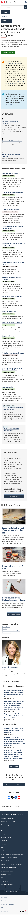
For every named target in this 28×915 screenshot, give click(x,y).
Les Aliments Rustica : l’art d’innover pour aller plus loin (13, 530)
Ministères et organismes (8, 821)
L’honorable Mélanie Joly (10, 667)
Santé (2, 847)
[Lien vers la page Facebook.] (9, 797)
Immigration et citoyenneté (8, 834)
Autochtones (4, 881)
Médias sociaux (5, 897)
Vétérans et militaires (7, 884)
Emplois (3, 830)
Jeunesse (3, 888)
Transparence (6, 633)
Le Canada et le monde (7, 871)
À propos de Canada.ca (7, 904)
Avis (2, 907)
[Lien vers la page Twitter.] (12, 797)
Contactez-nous (14, 496)
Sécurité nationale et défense (9, 857)
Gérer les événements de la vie (9, 891)
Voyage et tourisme (6, 837)
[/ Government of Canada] (10, 2)
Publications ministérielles (11, 631)
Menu (6, 12)
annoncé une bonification (13, 63)
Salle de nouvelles (14, 766)
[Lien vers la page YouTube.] (19, 797)
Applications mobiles (6, 901)
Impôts (3, 851)
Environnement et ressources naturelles (12, 854)
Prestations (4, 844)
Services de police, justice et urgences (11, 864)
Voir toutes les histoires (14, 614)
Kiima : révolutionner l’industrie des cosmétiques (13, 599)
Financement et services (8, 52)
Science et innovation (7, 878)
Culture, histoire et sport (7, 861)
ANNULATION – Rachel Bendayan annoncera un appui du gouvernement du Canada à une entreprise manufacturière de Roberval (14, 741)
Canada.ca (4, 16)
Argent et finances (6, 874)
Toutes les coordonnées (7, 818)
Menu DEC (5, 21)
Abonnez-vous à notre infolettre (14, 784)
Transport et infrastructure (8, 867)
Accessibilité (6, 627)
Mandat (4, 629)
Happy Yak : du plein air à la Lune (13, 567)
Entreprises (4, 840)
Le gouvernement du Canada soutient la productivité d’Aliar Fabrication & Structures (14, 716)
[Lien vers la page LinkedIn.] (15, 797)
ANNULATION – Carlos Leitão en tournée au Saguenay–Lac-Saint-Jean (14, 730)
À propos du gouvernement (8, 825)
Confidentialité (5, 911)
